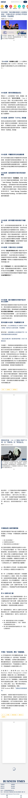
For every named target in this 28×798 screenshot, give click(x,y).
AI (2, 714)
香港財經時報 (4, 772)
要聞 (6, 8)
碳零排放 (14, 389)
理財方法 (21, 714)
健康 (24, 8)
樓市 (11, 8)
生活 (19, 8)
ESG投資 (5, 61)
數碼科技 (15, 8)
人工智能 (7, 714)
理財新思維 (14, 714)
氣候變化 (8, 389)
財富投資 (2, 8)
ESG (3, 389)
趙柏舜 (2, 444)
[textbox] (17, 2)
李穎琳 (2, 19)
